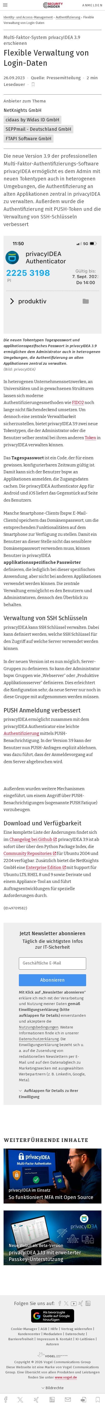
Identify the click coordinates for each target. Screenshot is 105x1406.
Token (90, 437)
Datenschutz (75, 1334)
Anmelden (92, 5)
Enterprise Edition (43, 867)
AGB (44, 1329)
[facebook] (6, 1400)
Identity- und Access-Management (28, 17)
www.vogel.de (66, 1377)
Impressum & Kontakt (55, 1339)
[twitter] (21, 1399)
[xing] (37, 1400)
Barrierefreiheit (21, 1339)
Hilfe (54, 1329)
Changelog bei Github (30, 839)
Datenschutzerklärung (39, 1039)
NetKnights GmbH (23, 110)
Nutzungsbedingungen (38, 1027)
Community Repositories (28, 853)
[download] (83, 1400)
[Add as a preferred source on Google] (52, 1316)
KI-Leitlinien (85, 1339)
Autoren (52, 1344)
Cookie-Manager (24, 1329)
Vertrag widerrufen (77, 1329)
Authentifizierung (68, 17)
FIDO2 (78, 402)
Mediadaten (53, 1334)
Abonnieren (52, 980)
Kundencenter (29, 1334)
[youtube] (73, 1303)
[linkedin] (53, 1400)
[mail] (68, 1400)
